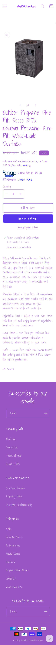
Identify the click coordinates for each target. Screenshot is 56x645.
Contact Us (12, 447)
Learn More (25, 179)
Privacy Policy (13, 464)
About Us (10, 439)
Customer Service (15, 488)
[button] (5, 6)
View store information (19, 247)
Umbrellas (11, 578)
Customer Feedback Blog (19, 505)
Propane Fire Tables (17, 570)
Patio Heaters (13, 545)
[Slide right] (35, 105)
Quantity (7, 186)
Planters (10, 562)
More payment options (28, 227)
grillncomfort (23, 640)
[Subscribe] (45, 413)
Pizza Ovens (13, 554)
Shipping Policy (14, 496)
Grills (8, 529)
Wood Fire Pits (14, 587)
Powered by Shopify (36, 640)
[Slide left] (20, 105)
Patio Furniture (14, 537)
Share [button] (10, 369)
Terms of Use (13, 455)
